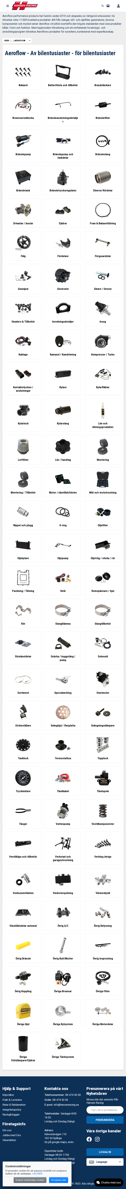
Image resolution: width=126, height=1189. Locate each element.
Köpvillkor (8, 1094)
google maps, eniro (63, 1142)
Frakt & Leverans (12, 1099)
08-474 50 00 (73, 1094)
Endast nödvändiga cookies (30, 1180)
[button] (7, 6)
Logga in (105, 1152)
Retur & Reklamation (14, 1104)
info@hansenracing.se (66, 1104)
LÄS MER (37, 1173)
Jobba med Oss (11, 1135)
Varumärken (9, 1140)
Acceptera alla (58, 1180)
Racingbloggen (11, 1114)
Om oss (6, 1130)
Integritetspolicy (11, 1109)
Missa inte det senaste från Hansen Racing (102, 1101)
